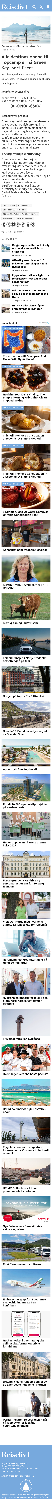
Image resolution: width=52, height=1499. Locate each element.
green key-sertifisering (14, 210)
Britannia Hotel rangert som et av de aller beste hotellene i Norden (30, 294)
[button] (6, 232)
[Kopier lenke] (30, 106)
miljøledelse (24, 205)
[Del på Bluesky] (35, 106)
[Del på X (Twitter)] (17, 106)
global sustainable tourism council (20, 214)
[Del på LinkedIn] (21, 106)
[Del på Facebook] (13, 106)
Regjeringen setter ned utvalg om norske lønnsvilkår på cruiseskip (31, 248)
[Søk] (34, 7)
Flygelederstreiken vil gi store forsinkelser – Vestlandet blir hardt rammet (30, 278)
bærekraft (8, 218)
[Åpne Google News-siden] (39, 106)
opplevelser (9, 205)
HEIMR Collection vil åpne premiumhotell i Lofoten (28, 307)
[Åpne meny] (46, 6)
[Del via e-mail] (26, 106)
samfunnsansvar (24, 218)
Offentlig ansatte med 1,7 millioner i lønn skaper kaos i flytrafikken (29, 263)
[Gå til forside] (14, 6)
